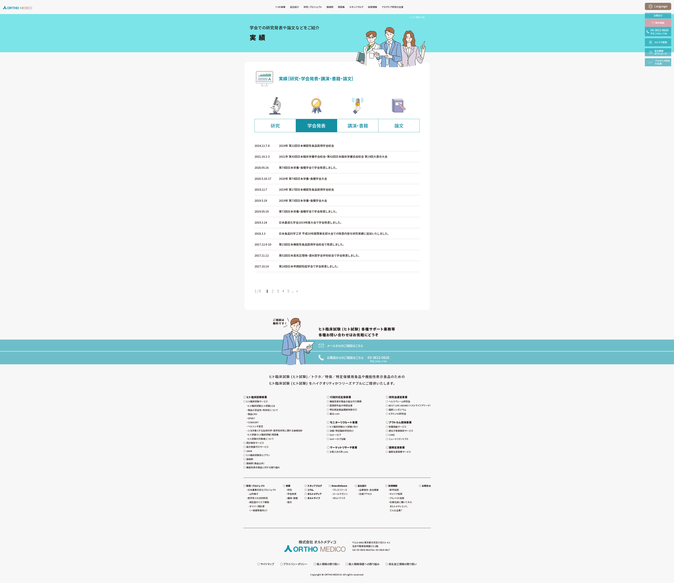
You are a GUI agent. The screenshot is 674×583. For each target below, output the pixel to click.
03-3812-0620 (378, 357)
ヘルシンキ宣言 (255, 426)
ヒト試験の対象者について (261, 438)
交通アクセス (365, 493)
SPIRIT (251, 418)
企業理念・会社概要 (369, 489)
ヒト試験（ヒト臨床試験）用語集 (263, 434)
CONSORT (253, 422)
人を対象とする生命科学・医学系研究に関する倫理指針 (275, 430)
